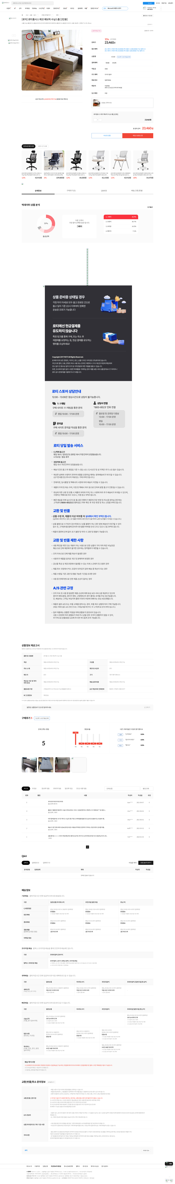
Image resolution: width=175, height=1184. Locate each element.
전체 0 (26, 863)
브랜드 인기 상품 (42, 146)
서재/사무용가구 (46, 15)
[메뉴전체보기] (3, 8)
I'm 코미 (150, 3)
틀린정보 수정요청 (147, 15)
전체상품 (109, 789)
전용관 (65, 8)
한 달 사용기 (81, 789)
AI (14, 8)
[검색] (50, 3)
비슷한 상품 (107, 135)
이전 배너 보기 (13, 35)
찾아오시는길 (94, 1166)
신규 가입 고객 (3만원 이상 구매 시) (51, 99)
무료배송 (34, 8)
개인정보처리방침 (56, 1166)
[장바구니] (165, 9)
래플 (86, 8)
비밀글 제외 (133, 863)
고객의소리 (85, 1178)
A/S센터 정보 (146, 1150)
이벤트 (48, 8)
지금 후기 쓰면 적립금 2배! (123, 57)
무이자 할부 (108, 74)
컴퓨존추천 (56, 8)
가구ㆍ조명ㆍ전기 (31, 15)
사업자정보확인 (45, 1173)
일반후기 (69, 789)
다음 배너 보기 (15, 35)
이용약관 (37, 1166)
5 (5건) (113, 57)
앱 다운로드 (104, 1166)
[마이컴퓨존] (171, 9)
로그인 (158, 3)
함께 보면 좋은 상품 (28, 146)
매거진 (72, 8)
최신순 (26, 789)
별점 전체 (146, 789)
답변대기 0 (46, 863)
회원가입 (164, 3)
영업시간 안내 (84, 1176)
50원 (106, 69)
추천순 (34, 789)
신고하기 (147, 707)
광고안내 (85, 1166)
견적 (20, 8)
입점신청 (45, 1166)
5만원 (107, 63)
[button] (161, 7)
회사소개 (29, 1166)
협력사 (78, 1166)
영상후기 (45, 789)
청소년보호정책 (68, 1166)
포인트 (114, 63)
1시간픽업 (41, 8)
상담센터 (170, 3)
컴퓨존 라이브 (94, 8)
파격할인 (27, 8)
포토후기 (57, 789)
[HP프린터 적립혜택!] (169, 1167)
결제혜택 (80, 8)
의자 (57, 15)
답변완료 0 (35, 863)
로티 (26, 1150)
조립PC (8, 8)
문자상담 (92, 1178)
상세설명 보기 (51, 1082)
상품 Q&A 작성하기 (145, 863)
